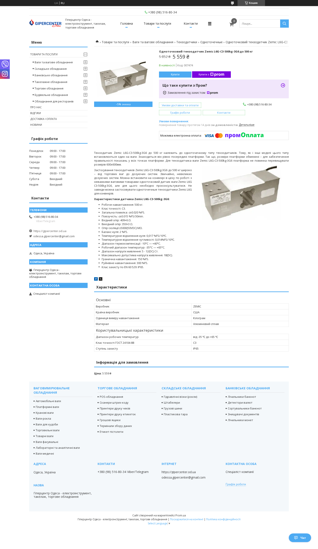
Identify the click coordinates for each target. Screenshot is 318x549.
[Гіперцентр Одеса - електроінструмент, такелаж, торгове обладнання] (45, 23)
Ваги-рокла (43, 418)
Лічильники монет (240, 420)
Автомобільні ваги (48, 401)
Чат (303, 537)
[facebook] (96, 280)
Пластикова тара (176, 414)
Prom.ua (180, 515)
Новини (36, 125)
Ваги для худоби (47, 424)
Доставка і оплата (43, 119)
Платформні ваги (47, 407)
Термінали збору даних (116, 426)
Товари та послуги (157, 23)
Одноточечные (211, 42)
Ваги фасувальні (47, 442)
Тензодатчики (186, 42)
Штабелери (172, 402)
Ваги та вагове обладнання (152, 42)
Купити (175, 74)
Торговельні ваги (47, 430)
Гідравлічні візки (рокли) (180, 397)
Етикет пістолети (111, 432)
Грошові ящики (110, 420)
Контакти (191, 23)
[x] (100, 280)
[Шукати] (284, 23)
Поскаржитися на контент (186, 519)
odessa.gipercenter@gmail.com (54, 236)
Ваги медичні (45, 453)
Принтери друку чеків (115, 408)
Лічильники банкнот (242, 397)
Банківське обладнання (51, 75)
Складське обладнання (51, 69)
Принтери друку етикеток (118, 414)
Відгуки (35, 113)
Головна (126, 23)
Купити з (204, 74)
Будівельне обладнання (51, 95)
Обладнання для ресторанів (54, 101)
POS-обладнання (111, 397)
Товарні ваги (44, 436)
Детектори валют (240, 402)
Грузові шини (173, 408)
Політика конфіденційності (223, 519)
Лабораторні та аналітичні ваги (58, 448)
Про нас (36, 107)
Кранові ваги (45, 413)
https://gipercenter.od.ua (50, 231)
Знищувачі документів (243, 414)
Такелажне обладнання (51, 82)
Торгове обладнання (49, 88)
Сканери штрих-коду (114, 402)
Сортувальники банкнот (245, 408)
